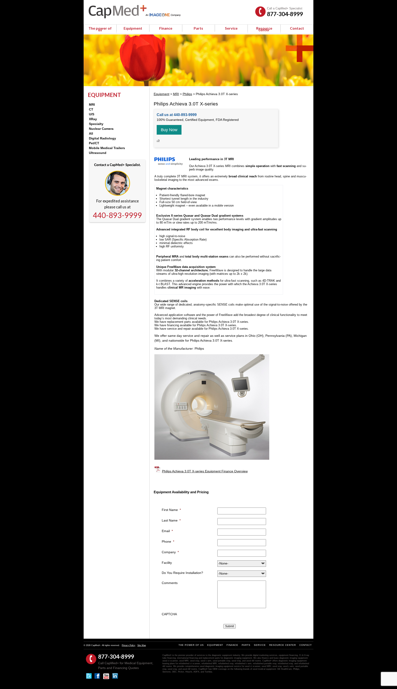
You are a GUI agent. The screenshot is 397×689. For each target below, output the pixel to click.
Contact (297, 28)
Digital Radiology (102, 138)
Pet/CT (94, 143)
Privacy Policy (128, 645)
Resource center (264, 29)
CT (91, 109)
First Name (171, 510)
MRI (92, 104)
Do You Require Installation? (182, 573)
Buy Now (169, 130)
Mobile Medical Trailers (107, 148)
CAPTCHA (169, 614)
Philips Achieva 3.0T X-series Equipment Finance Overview (205, 471)
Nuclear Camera (101, 128)
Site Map (141, 645)
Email (167, 531)
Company (170, 552)
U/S (91, 114)
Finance (165, 28)
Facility (167, 562)
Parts (198, 28)
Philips (187, 94)
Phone (168, 541)
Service (231, 28)
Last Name (171, 520)
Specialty (96, 124)
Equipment (133, 28)
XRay (93, 119)
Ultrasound (97, 153)
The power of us (100, 29)
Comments (170, 583)
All (91, 133)
